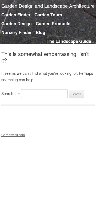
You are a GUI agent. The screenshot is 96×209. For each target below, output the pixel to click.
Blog (40, 32)
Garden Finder (15, 15)
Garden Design (16, 23)
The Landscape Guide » (71, 41)
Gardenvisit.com (13, 134)
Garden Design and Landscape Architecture (48, 5)
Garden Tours (48, 15)
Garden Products (53, 23)
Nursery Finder (16, 32)
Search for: (10, 93)
